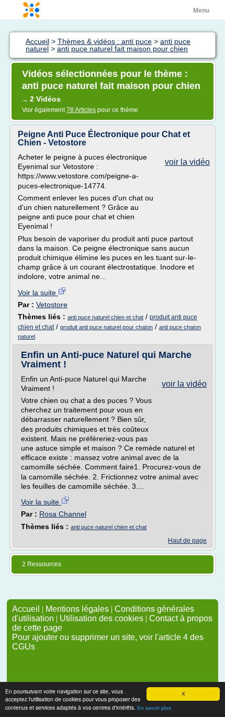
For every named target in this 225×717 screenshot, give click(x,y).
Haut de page (187, 540)
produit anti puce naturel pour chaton (106, 327)
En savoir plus (154, 708)
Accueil (26, 608)
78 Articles (81, 110)
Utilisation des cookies (101, 618)
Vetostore (52, 304)
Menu (201, 10)
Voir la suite (38, 292)
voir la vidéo (187, 162)
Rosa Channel (62, 514)
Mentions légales (77, 608)
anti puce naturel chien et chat (105, 317)
